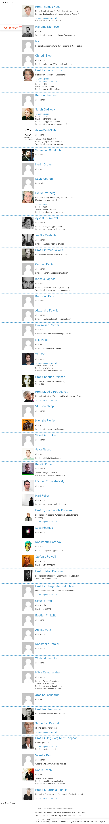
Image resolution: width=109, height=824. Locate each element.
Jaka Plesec (43, 449)
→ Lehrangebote (42, 78)
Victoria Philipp (45, 406)
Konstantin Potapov (48, 542)
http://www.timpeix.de (52, 370)
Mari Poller (42, 495)
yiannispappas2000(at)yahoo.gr (56, 287)
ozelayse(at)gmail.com (52, 226)
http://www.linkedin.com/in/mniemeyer (60, 35)
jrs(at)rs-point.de (50, 749)
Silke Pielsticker (45, 435)
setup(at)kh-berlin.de (51, 121)
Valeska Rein (43, 755)
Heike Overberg (45, 193)
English (101, 821)
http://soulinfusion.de (52, 688)
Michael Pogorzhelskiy (49, 481)
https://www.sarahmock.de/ (55, 124)
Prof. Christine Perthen (50, 377)
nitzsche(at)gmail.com (52, 686)
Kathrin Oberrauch (47, 95)
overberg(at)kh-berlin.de (53, 212)
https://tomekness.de (52, 20)
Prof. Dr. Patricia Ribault (51, 790)
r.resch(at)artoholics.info (53, 781)
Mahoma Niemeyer (47, 26)
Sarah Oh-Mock (45, 109)
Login (71, 821)
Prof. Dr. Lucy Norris (48, 70)
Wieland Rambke (46, 658)
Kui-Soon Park (44, 296)
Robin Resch (43, 770)
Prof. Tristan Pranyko (49, 571)
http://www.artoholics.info (54, 783)
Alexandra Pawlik (46, 310)
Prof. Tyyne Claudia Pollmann (54, 510)
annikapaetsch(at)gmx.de (53, 244)
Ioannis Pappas (45, 279)
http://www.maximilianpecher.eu (57, 333)
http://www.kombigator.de (54, 475)
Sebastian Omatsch (48, 150)
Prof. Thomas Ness (47, 6)
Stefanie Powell (45, 556)
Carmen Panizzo (45, 264)
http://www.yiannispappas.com (56, 290)
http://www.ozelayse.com (54, 229)
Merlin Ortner (43, 164)
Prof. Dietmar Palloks (49, 250)
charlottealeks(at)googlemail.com (57, 319)
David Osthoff (44, 178)
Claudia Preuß (44, 600)
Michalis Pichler (45, 420)
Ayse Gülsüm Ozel (46, 218)
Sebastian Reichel (47, 723)
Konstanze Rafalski (47, 644)
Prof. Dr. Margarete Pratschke (54, 586)
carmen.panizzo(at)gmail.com (55, 273)
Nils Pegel (41, 339)
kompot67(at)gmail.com (53, 550)
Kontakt (78, 821)
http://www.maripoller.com (54, 504)
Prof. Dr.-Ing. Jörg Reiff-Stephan (56, 738)
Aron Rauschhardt (47, 695)
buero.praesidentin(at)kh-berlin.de (68, 815)
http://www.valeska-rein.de (54, 763)
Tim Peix (41, 354)
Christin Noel (43, 55)
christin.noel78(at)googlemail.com (57, 64)
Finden (55, 821)
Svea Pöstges (44, 527)
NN (37, 41)
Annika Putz (43, 629)
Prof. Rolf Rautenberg (49, 709)
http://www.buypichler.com (54, 429)
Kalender (63, 821)
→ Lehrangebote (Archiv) (45, 18)
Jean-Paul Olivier (46, 130)
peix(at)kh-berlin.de (51, 368)
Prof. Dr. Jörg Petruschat (51, 391)
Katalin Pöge (43, 464)
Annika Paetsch (45, 235)
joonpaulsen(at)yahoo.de (53, 141)
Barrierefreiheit (90, 821)
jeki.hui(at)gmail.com (51, 458)
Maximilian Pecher (47, 325)
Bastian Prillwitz (45, 615)
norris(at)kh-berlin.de (51, 89)
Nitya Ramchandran (48, 672)
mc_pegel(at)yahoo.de (52, 348)
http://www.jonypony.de (53, 144)
